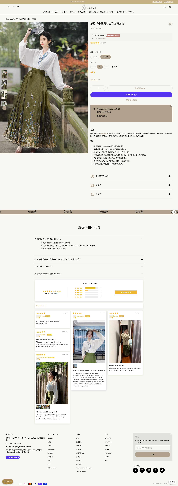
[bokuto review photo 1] (125, 341)
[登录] (164, 6)
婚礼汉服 (50, 453)
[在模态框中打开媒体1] (44, 87)
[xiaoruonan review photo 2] (75, 366)
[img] (40, 313)
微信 (106, 460)
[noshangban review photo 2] (38, 407)
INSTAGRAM (108, 442)
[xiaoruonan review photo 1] (89, 341)
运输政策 (78, 445)
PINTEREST (108, 453)
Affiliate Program (157, 2)
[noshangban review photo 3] (43, 407)
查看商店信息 (102, 116)
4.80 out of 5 (57, 291)
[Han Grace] (89, 7)
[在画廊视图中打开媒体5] (4, 105)
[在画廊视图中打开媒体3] (4, 84)
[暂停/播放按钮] (174, 212)
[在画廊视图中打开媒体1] (4, 74)
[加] (103, 88)
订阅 (152, 455)
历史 (49, 464)
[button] (8, 6)
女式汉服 (17, 19)
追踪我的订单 (80, 453)
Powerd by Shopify (167, 484)
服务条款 (78, 464)
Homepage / (10, 19)
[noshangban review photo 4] (48, 407)
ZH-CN (14, 7)
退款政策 (78, 449)
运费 (104, 38)
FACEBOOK (108, 438)
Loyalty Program (168, 2)
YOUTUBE (107, 445)
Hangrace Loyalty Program (84, 468)
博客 (49, 460)
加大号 (114, 67)
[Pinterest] (155, 470)
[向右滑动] (4, 108)
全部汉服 (50, 438)
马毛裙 (95, 57)
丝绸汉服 (50, 457)
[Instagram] (148, 470)
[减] (93, 88)
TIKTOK (107, 449)
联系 (77, 438)
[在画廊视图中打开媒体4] (4, 94)
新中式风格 (51, 449)
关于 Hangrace (52, 468)
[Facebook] (135, 470)
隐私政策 (78, 460)
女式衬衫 (106, 57)
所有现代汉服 (25, 19)
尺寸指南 (93, 80)
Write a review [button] (126, 292)
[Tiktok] (162, 470)
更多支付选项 (131, 100)
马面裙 (34, 19)
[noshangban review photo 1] (52, 383)
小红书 (107, 457)
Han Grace (158, 484)
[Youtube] (142, 470)
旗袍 (49, 442)
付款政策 (78, 457)
